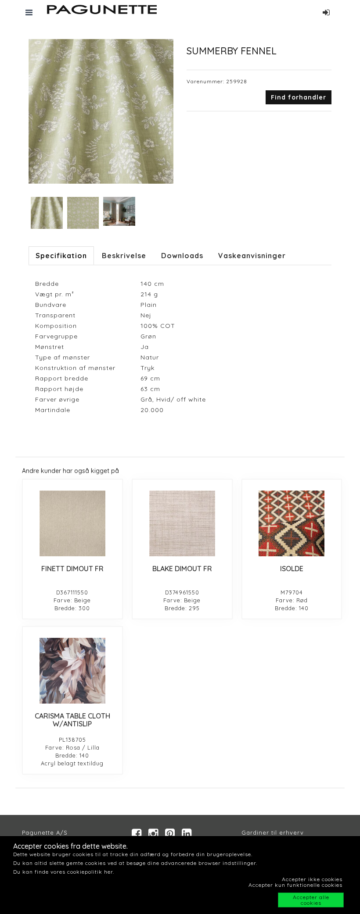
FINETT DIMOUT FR (72, 568)
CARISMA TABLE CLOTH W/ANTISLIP (72, 719)
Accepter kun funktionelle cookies (295, 885)
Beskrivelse (124, 255)
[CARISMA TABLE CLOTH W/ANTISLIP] (72, 670)
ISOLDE (291, 568)
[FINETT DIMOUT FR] (72, 523)
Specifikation (61, 255)
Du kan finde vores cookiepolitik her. (63, 871)
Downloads (182, 255)
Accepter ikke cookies (312, 879)
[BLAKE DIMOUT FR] (182, 523)
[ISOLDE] (292, 523)
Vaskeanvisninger (252, 255)
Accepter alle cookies (311, 900)
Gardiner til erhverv (272, 832)
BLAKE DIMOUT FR (182, 568)
